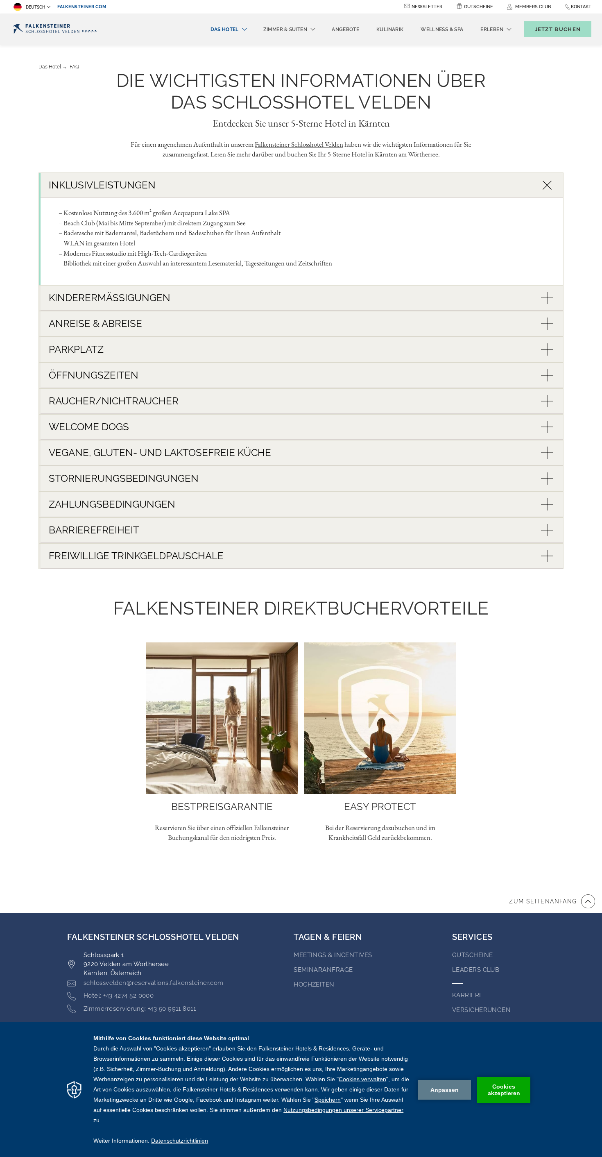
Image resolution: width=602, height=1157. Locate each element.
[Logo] (55, 29)
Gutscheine (478, 6)
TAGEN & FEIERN (328, 937)
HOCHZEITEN (314, 984)
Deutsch (35, 7)
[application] (301, 1089)
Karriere (467, 995)
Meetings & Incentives (333, 955)
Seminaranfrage (323, 969)
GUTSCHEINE (472, 955)
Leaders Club (475, 969)
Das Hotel (49, 67)
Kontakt (581, 6)
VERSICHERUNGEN (481, 1010)
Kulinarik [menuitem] (389, 29)
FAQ (74, 67)
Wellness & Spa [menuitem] (442, 29)
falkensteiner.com (81, 6)
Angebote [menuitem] (345, 29)
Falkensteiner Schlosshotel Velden (299, 144)
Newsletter (427, 6)
